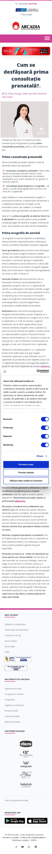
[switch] (45, 427)
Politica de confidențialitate (33, 837)
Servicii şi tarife (11, 710)
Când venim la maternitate (16, 630)
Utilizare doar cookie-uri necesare (26, 480)
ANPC (7, 652)
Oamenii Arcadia (12, 716)
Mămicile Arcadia (12, 721)
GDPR (33, 840)
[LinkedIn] (36, 846)
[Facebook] (16, 846)
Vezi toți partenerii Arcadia (16, 800)
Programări (10, 699)
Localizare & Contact (14, 694)
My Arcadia (27, 14)
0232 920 (33, 3)
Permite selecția (26, 472)
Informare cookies (20, 840)
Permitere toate (26, 464)
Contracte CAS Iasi (13, 635)
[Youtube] (22, 846)
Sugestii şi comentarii (14, 705)
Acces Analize (11, 641)
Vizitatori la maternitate (15, 624)
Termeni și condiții (10, 837)
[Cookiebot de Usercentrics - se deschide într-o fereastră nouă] (37, 371)
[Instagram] (29, 846)
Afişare (40, 456)
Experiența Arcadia (13, 688)
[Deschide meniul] (47, 38)
